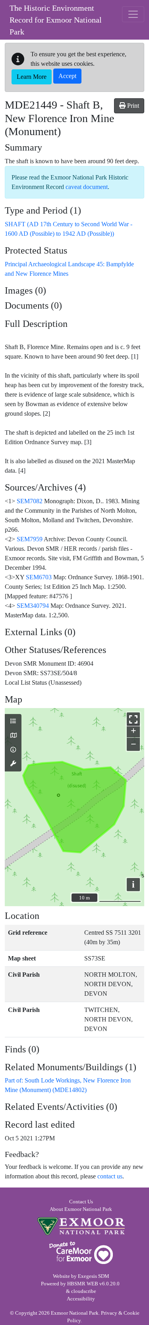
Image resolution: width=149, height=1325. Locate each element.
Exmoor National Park (81, 1226)
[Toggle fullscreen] (133, 719)
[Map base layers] (13, 736)
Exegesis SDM (93, 1276)
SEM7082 (30, 501)
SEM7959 (30, 539)
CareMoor (81, 1252)
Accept (67, 76)
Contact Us (81, 1202)
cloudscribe (83, 1291)
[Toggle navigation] (133, 14)
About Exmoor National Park (81, 1209)
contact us (109, 1176)
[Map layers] (13, 721)
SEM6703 (39, 577)
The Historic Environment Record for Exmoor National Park (56, 20)
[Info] (13, 750)
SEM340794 (33, 605)
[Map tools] (13, 764)
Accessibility (81, 1299)
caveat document (87, 186)
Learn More (31, 76)
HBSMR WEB (82, 1284)
